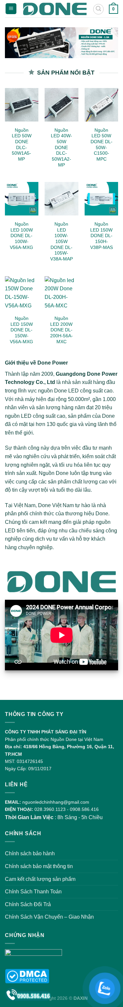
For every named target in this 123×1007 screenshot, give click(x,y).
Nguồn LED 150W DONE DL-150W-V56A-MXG (21, 330)
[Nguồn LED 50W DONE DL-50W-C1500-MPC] (101, 105)
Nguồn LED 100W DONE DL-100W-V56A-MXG (21, 236)
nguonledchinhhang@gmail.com (55, 802)
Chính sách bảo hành (30, 853)
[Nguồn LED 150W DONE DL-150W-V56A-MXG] (21, 293)
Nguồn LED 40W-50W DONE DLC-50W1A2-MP (61, 148)
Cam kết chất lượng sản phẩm (40, 879)
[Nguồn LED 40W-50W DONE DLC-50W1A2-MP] (61, 105)
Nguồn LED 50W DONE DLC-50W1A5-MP (21, 145)
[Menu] (11, 8)
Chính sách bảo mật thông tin (39, 866)
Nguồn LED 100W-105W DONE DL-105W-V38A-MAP (61, 241)
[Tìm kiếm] (98, 9)
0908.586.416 (84, 809)
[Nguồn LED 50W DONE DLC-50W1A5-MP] (21, 105)
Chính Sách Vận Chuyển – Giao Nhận (49, 917)
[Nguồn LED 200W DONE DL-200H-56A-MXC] (61, 293)
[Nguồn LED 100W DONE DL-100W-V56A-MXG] (21, 198)
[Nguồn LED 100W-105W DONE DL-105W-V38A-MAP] (61, 198)
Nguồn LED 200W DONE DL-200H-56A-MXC (61, 330)
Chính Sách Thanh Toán (33, 891)
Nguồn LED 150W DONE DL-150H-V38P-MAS (101, 236)
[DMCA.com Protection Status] (27, 975)
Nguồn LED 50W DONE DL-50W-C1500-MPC (102, 145)
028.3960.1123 (50, 809)
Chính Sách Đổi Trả (28, 904)
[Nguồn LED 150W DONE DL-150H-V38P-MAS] (101, 198)
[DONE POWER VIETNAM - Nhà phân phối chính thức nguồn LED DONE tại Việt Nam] (55, 8)
